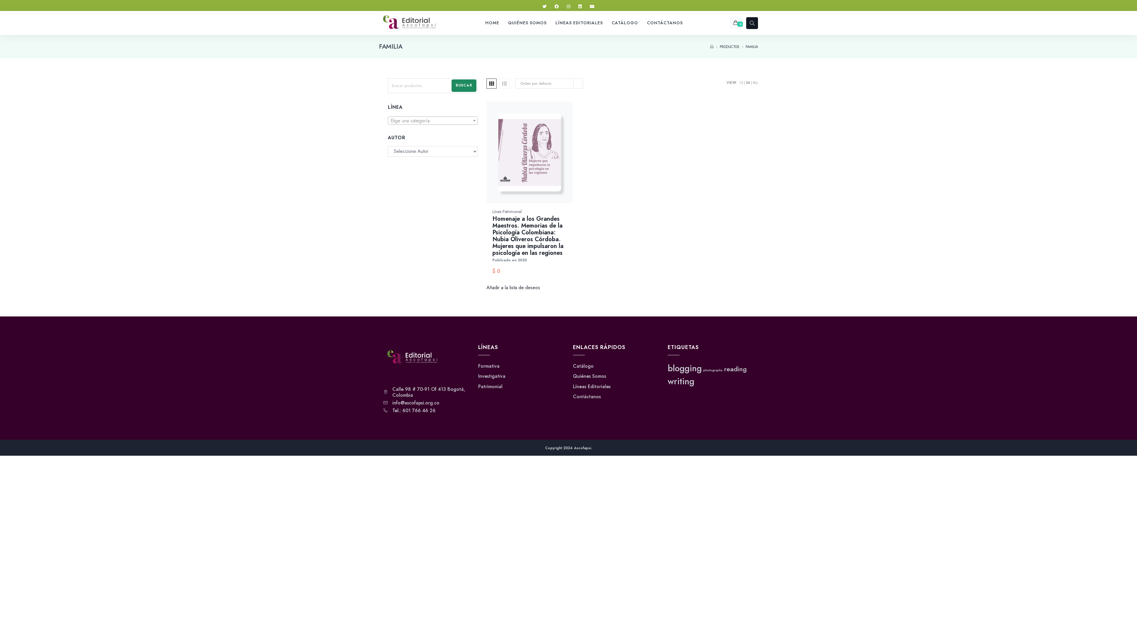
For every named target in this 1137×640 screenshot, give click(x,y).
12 (741, 82)
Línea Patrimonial (507, 212)
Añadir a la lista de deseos (513, 287)
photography (712, 370)
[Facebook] (557, 6)
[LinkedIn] (580, 6)
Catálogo (583, 366)
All (755, 82)
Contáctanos (587, 396)
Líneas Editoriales (592, 386)
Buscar (464, 85)
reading (735, 369)
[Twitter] (544, 6)
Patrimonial (490, 386)
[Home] (712, 46)
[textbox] (432, 121)
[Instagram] (568, 6)
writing (681, 381)
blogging (685, 368)
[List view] (505, 84)
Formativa (489, 366)
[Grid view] (491, 84)
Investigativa (491, 376)
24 (748, 82)
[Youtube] (592, 6)
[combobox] (433, 120)
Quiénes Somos (589, 376)
